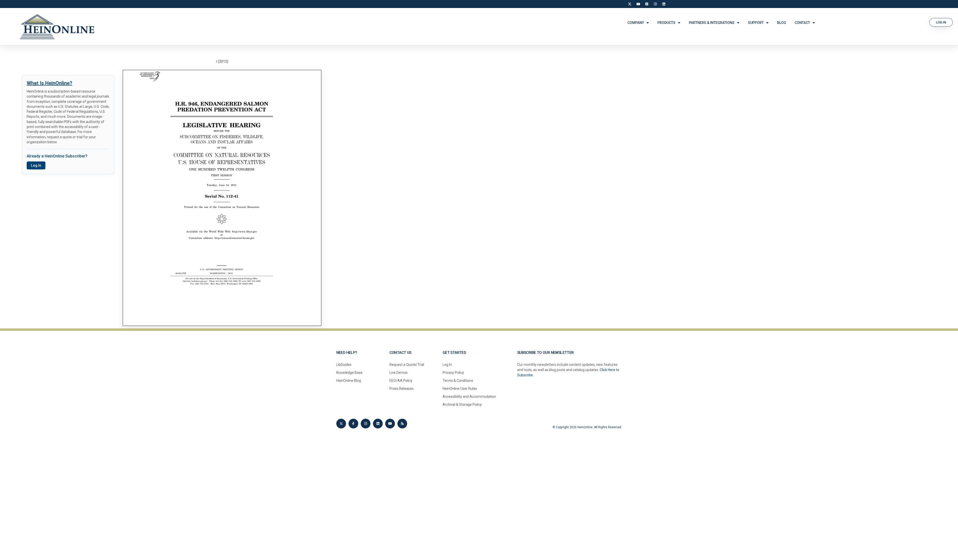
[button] (941, 22)
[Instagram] (655, 3)
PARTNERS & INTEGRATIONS (711, 23)
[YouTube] (638, 3)
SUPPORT (756, 23)
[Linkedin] (378, 423)
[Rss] (402, 423)
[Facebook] (646, 3)
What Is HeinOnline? (49, 83)
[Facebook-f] (353, 423)
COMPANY (635, 23)
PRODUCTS (666, 23)
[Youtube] (390, 423)
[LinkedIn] (663, 3)
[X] (629, 3)
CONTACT (802, 23)
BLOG (781, 23)
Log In (36, 165)
